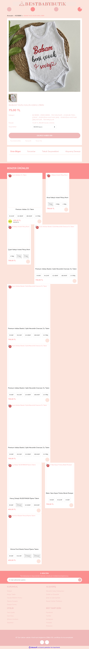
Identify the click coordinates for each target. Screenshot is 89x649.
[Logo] (44, 4)
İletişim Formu (12, 604)
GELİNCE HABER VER (44, 136)
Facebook (49, 612)
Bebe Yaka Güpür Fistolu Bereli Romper (59, 493)
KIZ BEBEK (36, 115)
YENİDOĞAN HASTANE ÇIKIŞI (49, 117)
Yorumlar (31, 151)
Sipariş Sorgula (12, 601)
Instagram (49, 619)
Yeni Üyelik (11, 612)
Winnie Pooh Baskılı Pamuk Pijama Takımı (24, 549)
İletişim (9, 591)
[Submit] (79, 580)
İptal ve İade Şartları (53, 598)
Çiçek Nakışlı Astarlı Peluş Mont (19, 250)
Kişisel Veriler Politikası (54, 601)
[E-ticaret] (44, 647)
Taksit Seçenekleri (50, 151)
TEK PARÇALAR (48, 120)
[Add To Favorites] (15, 141)
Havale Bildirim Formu (14, 598)
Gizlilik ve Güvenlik (52, 594)
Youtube (49, 623)
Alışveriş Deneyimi (73, 151)
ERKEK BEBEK (45, 115)
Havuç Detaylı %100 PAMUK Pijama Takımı (24, 498)
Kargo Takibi (11, 594)
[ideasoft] (33, 647)
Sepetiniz (10, 623)
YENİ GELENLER (56, 115)
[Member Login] (56, 9)
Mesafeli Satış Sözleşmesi (55, 591)
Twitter (48, 616)
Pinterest (49, 626)
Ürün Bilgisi (15, 151)
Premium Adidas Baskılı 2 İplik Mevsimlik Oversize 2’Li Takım (56, 269)
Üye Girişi (10, 616)
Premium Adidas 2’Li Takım (25, 209)
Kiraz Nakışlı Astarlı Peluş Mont (57, 198)
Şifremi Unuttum (12, 619)
